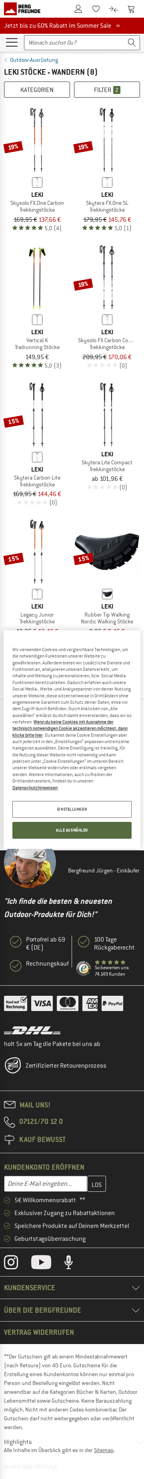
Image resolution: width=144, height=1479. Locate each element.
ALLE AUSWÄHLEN (72, 830)
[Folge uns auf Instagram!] (17, 1264)
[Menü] (12, 42)
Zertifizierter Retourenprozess (66, 1066)
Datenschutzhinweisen (35, 788)
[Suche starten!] (132, 42)
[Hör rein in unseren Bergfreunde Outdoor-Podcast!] (74, 1264)
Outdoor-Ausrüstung (34, 59)
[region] (72, 739)
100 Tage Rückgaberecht (114, 944)
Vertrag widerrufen (39, 1332)
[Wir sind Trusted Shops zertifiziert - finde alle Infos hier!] (84, 968)
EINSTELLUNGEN (72, 809)
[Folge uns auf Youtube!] (47, 1264)
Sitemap (104, 1450)
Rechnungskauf (47, 964)
